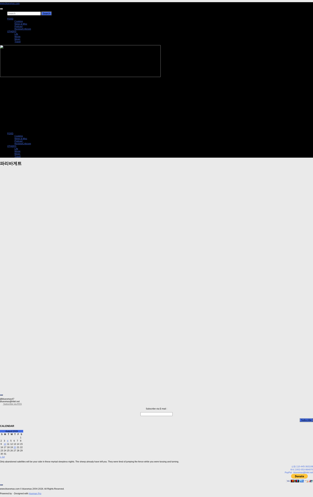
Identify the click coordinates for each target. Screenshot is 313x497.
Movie (17, 36)
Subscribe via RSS (12, 404)
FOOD (10, 19)
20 (15, 447)
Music (17, 39)
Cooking (18, 21)
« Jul (2, 457)
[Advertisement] (156, 104)
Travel (17, 41)
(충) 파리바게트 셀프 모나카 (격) (23, 227)
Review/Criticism (22, 29)
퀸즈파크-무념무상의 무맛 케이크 (24, 299)
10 (5, 444)
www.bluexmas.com (10, 3)
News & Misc (20, 24)
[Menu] (1, 8)
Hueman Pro (35, 493)
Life (16, 34)
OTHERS (11, 31)
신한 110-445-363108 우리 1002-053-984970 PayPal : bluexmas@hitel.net (299, 469)
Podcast (18, 26)
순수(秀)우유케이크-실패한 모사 (23, 371)
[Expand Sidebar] (1, 395)
